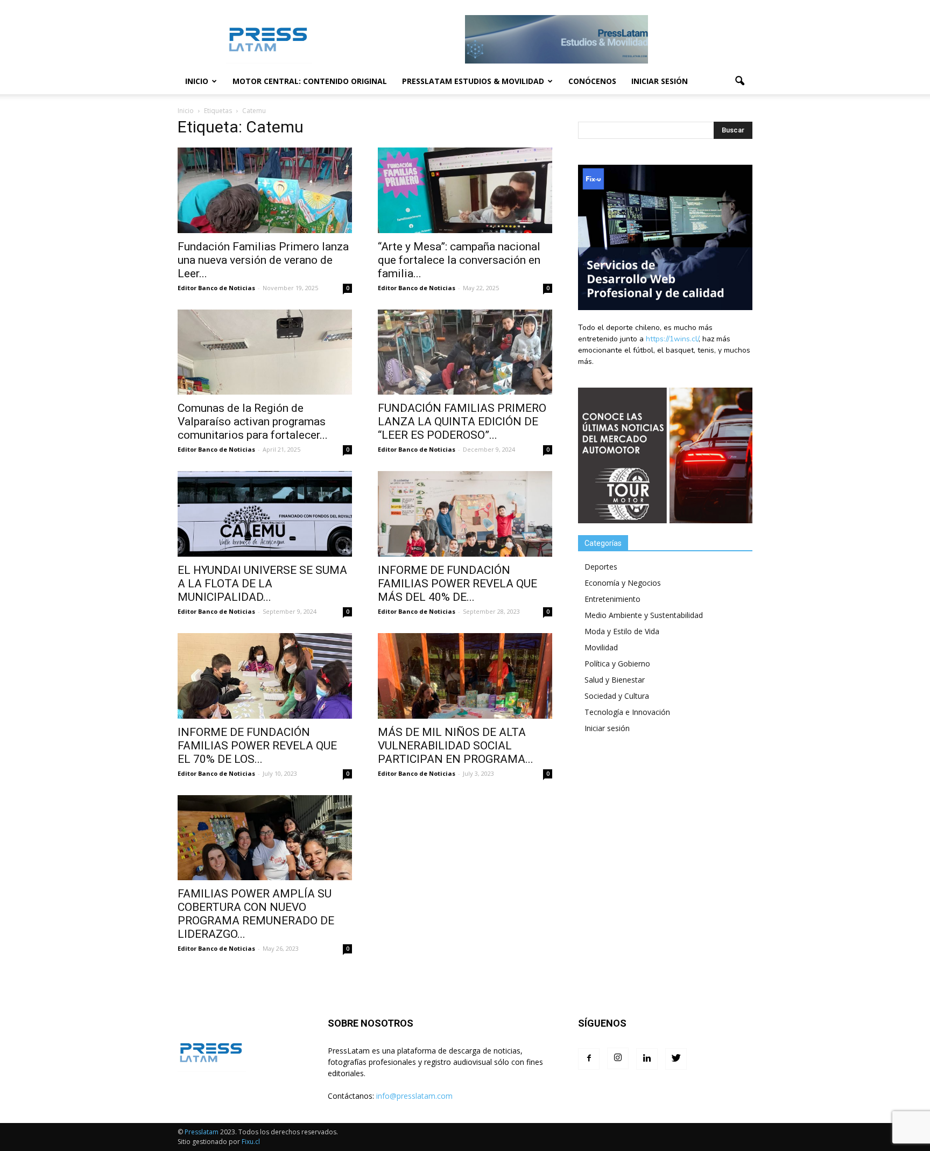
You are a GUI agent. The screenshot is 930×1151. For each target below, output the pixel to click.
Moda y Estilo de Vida (621, 631)
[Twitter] (676, 1059)
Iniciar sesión (659, 81)
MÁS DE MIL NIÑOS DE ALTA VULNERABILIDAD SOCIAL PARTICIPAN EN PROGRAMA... (455, 746)
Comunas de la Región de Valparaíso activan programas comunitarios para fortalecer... (253, 421)
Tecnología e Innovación (627, 712)
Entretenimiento (612, 599)
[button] (739, 81)
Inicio (196, 81)
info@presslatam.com (414, 1096)
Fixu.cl (251, 1141)
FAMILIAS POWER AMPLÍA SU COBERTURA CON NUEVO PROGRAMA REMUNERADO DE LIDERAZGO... (256, 914)
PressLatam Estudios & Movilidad (473, 81)
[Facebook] (589, 1059)
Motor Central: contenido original (309, 81)
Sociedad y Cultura (616, 696)
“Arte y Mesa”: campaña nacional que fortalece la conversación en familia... (459, 260)
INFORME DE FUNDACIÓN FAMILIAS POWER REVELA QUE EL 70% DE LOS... (257, 746)
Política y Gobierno (617, 663)
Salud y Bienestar (614, 680)
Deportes (600, 567)
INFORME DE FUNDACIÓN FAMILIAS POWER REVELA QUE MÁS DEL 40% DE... (457, 583)
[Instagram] (618, 1058)
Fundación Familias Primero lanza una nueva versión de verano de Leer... (263, 260)
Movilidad (601, 647)
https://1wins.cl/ (672, 339)
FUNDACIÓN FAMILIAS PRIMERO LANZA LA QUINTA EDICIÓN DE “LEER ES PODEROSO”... (462, 421)
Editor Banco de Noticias (216, 288)
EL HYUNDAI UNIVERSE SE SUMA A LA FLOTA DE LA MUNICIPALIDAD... (262, 583)
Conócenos (592, 81)
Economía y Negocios (622, 583)
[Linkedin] (647, 1059)
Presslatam (202, 1131)
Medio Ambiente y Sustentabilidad (643, 615)
